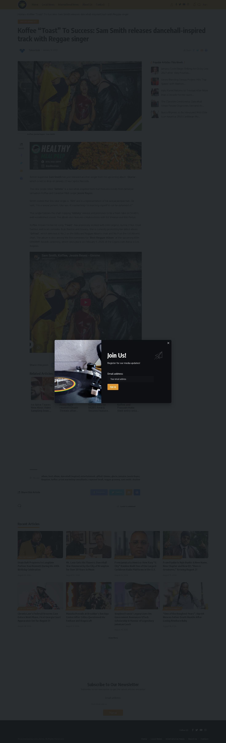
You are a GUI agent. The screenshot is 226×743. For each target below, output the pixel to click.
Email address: (115, 373)
